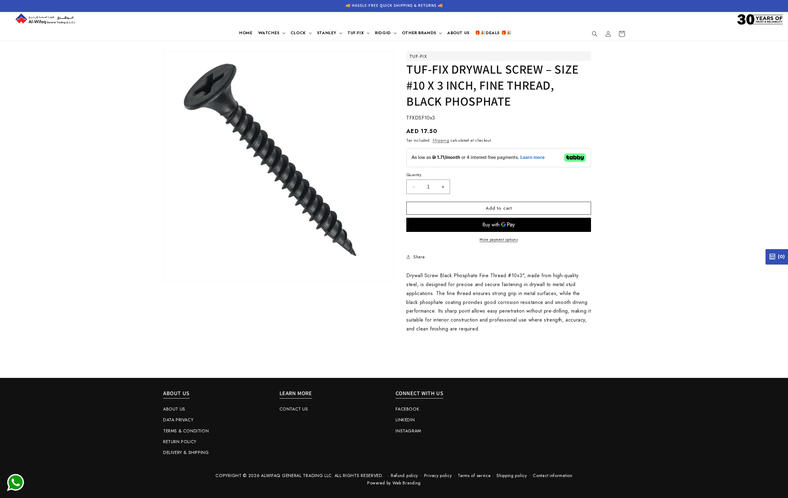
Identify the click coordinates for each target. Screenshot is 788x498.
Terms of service (474, 475)
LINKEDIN (405, 420)
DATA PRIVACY (178, 420)
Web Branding (406, 483)
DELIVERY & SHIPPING (186, 452)
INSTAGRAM (408, 431)
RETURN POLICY (179, 442)
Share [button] (419, 257)
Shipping (440, 140)
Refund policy (404, 475)
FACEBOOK (407, 409)
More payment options (499, 239)
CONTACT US (293, 409)
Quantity (413, 175)
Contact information (552, 475)
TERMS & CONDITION (186, 431)
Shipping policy (512, 475)
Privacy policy (438, 475)
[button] (271, 33)
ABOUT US (174, 409)
